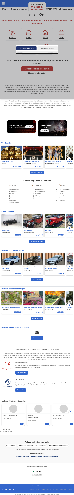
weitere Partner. (58, 355)
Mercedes (13, 200)
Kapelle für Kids (7, 161)
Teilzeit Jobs (62, 191)
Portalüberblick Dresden (37, 453)
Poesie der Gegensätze (31, 161)
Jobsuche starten (37, 338)
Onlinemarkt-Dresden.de (22, 456)
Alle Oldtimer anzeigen (37, 241)
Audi (11, 196)
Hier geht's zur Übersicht (52, 449)
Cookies (70, 489)
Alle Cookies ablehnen (47, 48)
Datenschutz (63, 489)
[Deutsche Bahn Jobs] (37, 332)
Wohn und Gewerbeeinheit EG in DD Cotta (32, 307)
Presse (37, 489)
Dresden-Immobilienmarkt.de (50, 456)
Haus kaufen (38, 198)
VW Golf (26, 268)
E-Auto (12, 193)
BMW (11, 198)
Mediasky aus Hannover (15, 357)
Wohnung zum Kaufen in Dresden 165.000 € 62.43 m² (54, 307)
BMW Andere (28, 230)
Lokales (43, 489)
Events (28, 126)
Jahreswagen (14, 191)
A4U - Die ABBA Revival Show (53, 161)
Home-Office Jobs (63, 196)
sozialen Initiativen (59, 353)
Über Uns (48, 489)
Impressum (55, 489)
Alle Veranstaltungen (37, 172)
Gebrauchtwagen (14, 189)
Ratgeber (31, 489)
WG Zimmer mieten (40, 191)
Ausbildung (62, 200)
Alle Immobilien (37, 318)
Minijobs (61, 193)
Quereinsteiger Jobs (64, 189)
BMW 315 (48, 230)
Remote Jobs (62, 198)
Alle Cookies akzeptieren (26, 48)
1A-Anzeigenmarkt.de (37, 474)
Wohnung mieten (39, 189)
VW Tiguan (5, 268)
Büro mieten (38, 193)
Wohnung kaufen (39, 196)
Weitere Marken (14, 202)
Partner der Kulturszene (38, 355)
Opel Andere (6, 230)
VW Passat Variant (51, 268)
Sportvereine (20, 390)
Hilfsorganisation (21, 372)
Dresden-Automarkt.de (36, 456)
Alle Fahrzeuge (37, 279)
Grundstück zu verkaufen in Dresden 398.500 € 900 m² (11, 307)
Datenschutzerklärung (52, 52)
